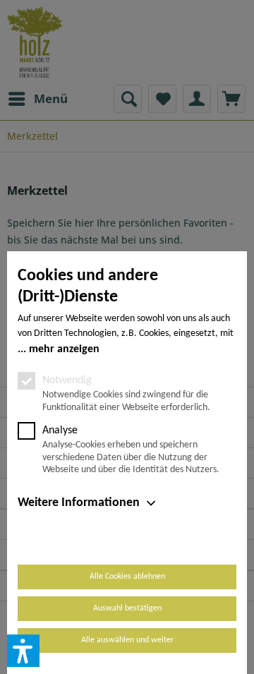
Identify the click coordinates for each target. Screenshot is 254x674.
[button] (23, 650)
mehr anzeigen (64, 349)
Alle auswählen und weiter (127, 640)
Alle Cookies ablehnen (127, 576)
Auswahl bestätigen (127, 608)
